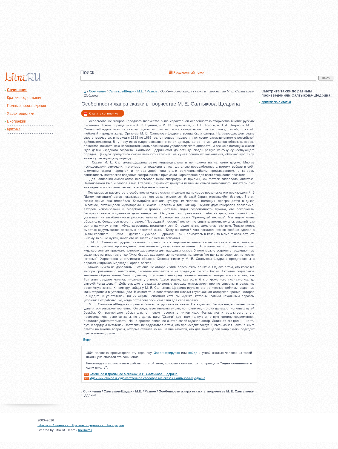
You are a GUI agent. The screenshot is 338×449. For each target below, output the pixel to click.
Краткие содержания (24, 98)
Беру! (87, 339)
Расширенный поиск (188, 72)
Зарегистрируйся (167, 353)
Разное (152, 91)
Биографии (16, 121)
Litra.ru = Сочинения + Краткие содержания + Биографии (80, 425)
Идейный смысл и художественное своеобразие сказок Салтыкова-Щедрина (147, 378)
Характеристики (20, 113)
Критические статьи (276, 102)
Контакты (85, 430)
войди (192, 353)
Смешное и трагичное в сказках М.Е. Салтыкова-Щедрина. (134, 374)
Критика (13, 129)
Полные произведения (26, 106)
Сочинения (17, 90)
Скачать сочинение (103, 113)
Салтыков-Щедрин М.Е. (126, 91)
